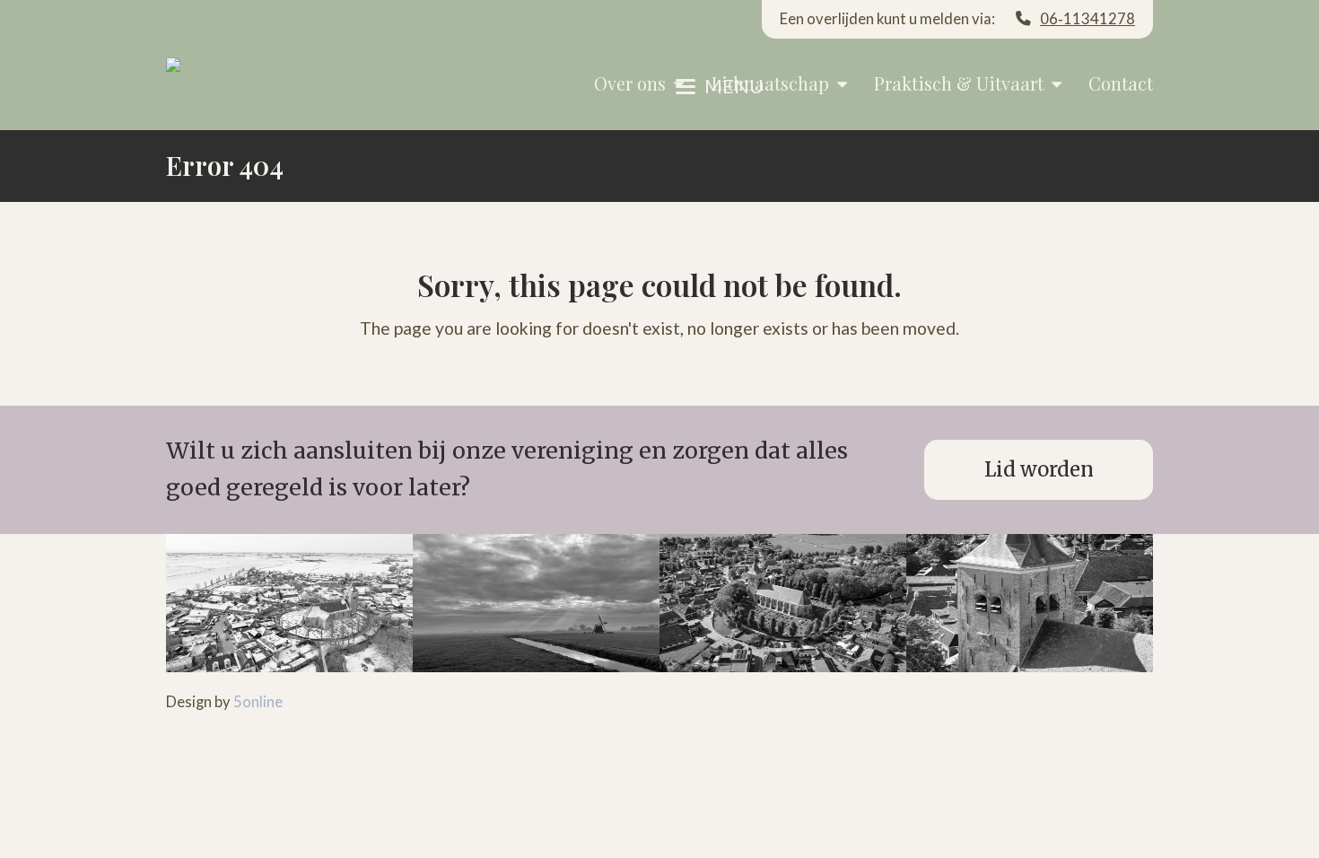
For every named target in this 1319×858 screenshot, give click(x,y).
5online (258, 702)
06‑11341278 (1087, 19)
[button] (720, 86)
